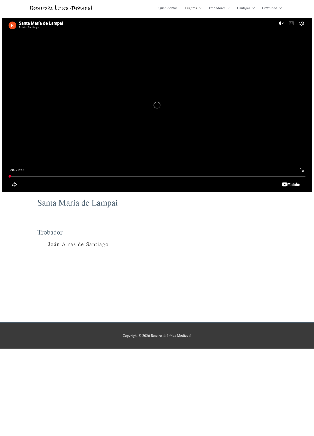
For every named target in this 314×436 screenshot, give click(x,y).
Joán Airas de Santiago (78, 244)
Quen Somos (168, 7)
